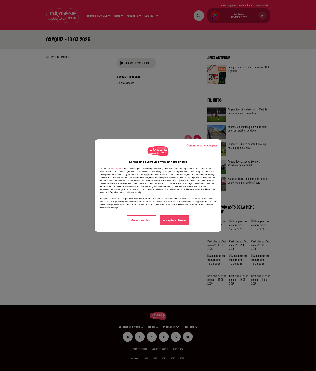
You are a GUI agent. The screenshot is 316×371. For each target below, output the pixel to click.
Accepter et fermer (174, 220)
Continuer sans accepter (201, 145)
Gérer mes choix (141, 220)
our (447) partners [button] (115, 168)
